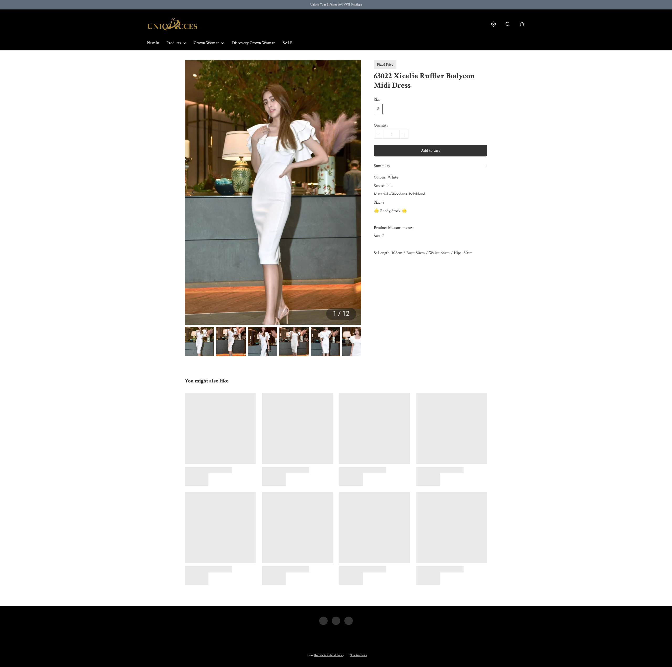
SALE (287, 43)
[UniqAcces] (172, 24)
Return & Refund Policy (329, 655)
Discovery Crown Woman (253, 43)
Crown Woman (206, 43)
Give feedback (358, 655)
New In (153, 43)
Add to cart (430, 150)
